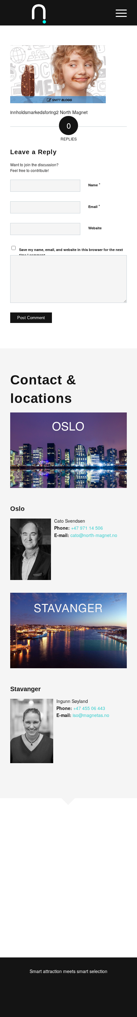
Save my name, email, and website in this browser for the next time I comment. (71, 252)
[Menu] (118, 12)
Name (94, 185)
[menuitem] (118, 12)
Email (94, 206)
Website (95, 228)
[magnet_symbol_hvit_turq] (56, 12)
